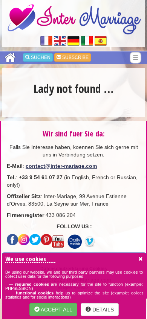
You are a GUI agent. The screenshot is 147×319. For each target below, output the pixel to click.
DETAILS (102, 310)
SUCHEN (40, 57)
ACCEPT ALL (56, 310)
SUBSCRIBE (75, 57)
